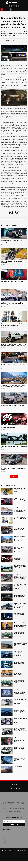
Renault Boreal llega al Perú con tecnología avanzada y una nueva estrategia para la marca (12, 241)
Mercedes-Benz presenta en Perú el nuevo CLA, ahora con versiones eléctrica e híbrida (20, 605)
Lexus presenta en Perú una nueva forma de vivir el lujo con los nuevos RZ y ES (20, 595)
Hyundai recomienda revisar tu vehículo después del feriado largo (20, 768)
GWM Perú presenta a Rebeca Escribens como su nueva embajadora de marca (20, 739)
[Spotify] (19, 6)
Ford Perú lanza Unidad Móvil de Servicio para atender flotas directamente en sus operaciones (13, 406)
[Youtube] (14, 6)
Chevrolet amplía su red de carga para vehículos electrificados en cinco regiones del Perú (20, 701)
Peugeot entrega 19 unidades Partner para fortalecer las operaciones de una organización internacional (13, 303)
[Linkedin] (16, 6)
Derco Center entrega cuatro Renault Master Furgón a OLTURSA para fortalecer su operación (19, 634)
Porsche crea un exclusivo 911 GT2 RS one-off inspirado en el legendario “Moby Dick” (20, 586)
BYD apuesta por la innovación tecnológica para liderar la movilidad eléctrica (19, 758)
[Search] (25, 9)
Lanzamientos (7, 835)
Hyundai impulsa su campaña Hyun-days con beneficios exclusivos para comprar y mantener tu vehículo (20, 692)
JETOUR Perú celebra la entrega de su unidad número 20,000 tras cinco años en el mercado (20, 730)
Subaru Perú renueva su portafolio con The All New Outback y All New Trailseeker (14, 447)
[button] (2, 9)
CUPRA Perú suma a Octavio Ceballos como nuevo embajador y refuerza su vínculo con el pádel (13, 365)
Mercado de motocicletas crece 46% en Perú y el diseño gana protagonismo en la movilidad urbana (20, 624)
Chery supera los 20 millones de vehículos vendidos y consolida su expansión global (19, 653)
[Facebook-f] (9, 788)
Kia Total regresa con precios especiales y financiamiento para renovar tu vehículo (19, 672)
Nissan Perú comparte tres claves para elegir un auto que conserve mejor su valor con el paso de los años (13, 468)
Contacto (6, 841)
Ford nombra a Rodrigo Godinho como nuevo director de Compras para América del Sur (20, 615)
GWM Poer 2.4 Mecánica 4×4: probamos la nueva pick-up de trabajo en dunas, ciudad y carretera (13, 345)
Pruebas (6, 837)
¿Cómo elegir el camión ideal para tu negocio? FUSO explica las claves (19, 748)
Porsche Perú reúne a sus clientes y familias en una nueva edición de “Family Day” (13, 324)
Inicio (5, 832)
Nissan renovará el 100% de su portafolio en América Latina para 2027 (12, 282)
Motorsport (6, 839)
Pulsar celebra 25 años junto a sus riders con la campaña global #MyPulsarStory (13, 426)
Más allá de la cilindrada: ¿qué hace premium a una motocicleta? (20, 490)
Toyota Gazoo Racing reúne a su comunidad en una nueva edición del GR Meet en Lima (20, 720)
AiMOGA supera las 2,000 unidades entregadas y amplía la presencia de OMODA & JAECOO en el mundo (20, 664)
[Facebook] (9, 6)
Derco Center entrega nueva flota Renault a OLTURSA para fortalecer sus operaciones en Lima (19, 682)
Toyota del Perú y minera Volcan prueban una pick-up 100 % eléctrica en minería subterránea (14, 385)
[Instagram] (12, 6)
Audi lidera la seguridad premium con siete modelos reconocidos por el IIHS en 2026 (20, 643)
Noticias (6, 834)
